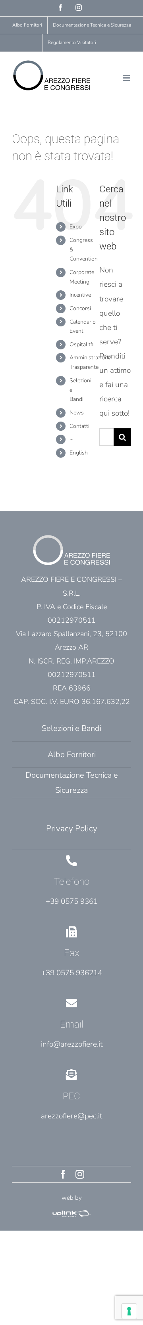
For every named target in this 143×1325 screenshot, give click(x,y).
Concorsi (80, 308)
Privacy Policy (71, 828)
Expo (76, 226)
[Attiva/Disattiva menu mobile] (127, 78)
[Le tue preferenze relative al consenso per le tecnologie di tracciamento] (129, 1311)
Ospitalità (81, 344)
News (77, 412)
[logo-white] (71, 1212)
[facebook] (63, 1174)
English (79, 452)
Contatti (79, 426)
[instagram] (79, 1174)
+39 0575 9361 (72, 901)
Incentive (80, 295)
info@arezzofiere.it (71, 1044)
